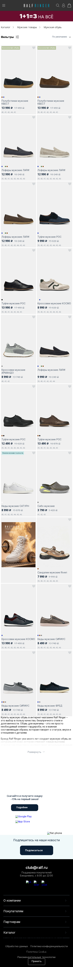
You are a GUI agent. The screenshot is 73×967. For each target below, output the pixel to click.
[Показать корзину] (69, 6)
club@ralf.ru (37, 867)
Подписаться (34, 850)
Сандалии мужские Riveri (52, 572)
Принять (37, 961)
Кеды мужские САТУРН (15, 506)
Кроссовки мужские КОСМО (54, 303)
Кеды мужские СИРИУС (51, 639)
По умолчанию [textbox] (59, 36)
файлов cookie (22, 948)
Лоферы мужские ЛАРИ (15, 170)
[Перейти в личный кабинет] (63, 6)
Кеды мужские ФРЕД (50, 705)
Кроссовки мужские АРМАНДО (13, 371)
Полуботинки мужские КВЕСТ (15, 102)
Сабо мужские (46, 506)
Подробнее (22, 807)
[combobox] (55, 37)
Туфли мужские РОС (49, 236)
